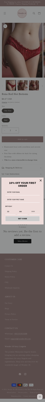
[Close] (41, 180)
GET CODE (22, 218)
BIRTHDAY (8, 206)
